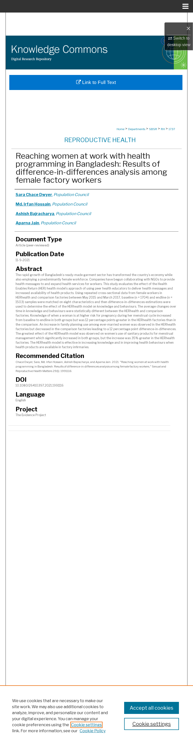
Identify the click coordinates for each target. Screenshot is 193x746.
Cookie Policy (93, 730)
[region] (96, 715)
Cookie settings (86, 724)
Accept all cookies (151, 708)
